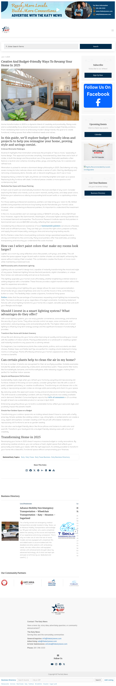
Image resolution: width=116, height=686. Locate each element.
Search (95, 46)
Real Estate (20, 684)
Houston (45, 684)
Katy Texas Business (42, 457)
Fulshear (31, 684)
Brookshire (38, 684)
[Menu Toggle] (58, 655)
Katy (23, 457)
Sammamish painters (50, 226)
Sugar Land (53, 684)
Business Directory (8, 680)
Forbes (4, 297)
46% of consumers (56, 397)
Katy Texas (30, 457)
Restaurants (5, 684)
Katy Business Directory (60, 457)
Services (12, 684)
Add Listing (108, 680)
